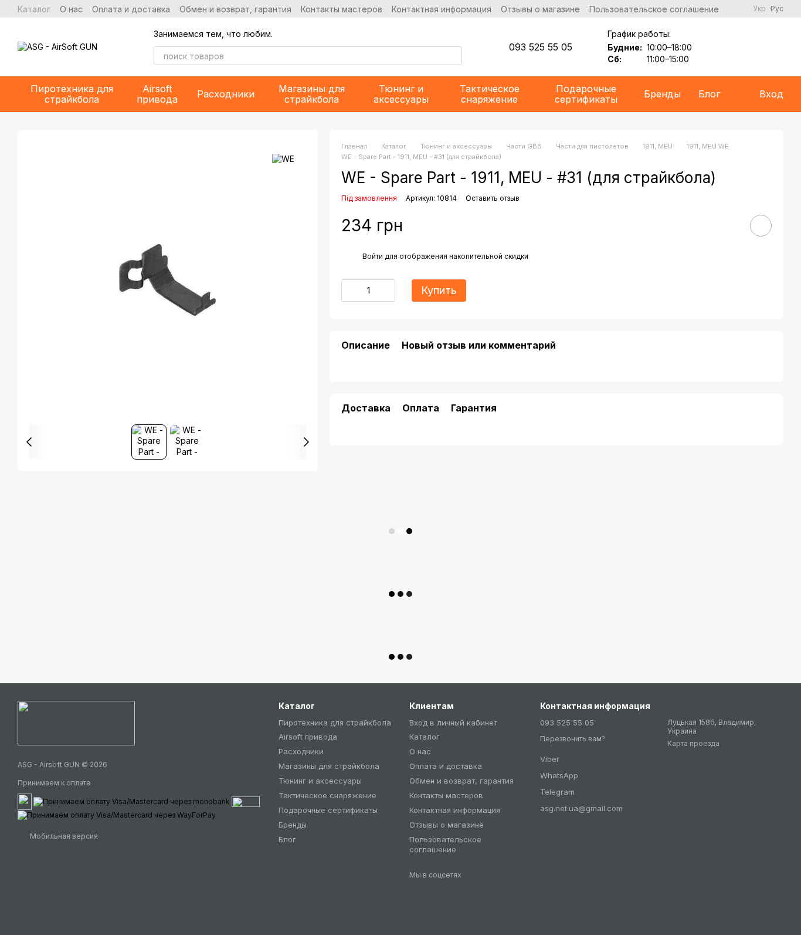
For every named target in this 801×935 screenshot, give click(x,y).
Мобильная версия (63, 836)
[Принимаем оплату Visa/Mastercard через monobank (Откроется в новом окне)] (131, 800)
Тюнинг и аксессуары (401, 94)
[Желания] (713, 47)
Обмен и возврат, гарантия (235, 9)
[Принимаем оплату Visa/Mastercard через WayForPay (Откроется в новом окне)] (117, 814)
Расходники (225, 94)
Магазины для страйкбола (312, 94)
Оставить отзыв (493, 198)
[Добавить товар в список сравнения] (727, 224)
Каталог (34, 9)
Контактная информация (441, 9)
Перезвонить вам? (572, 738)
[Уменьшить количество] (350, 290)
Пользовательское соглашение (654, 9)
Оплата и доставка (131, 9)
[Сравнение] (743, 47)
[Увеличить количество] (386, 290)
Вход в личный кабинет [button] (453, 722)
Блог (709, 94)
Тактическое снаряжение (490, 94)
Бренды (662, 94)
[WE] (283, 158)
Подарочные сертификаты (586, 94)
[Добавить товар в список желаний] (761, 225)
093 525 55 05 (540, 47)
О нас (71, 9)
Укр (759, 8)
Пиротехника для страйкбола (71, 94)
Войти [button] (372, 256)
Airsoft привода (157, 94)
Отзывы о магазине (540, 9)
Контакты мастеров (341, 9)
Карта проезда (693, 743)
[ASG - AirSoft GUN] (76, 722)
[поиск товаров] (452, 55)
